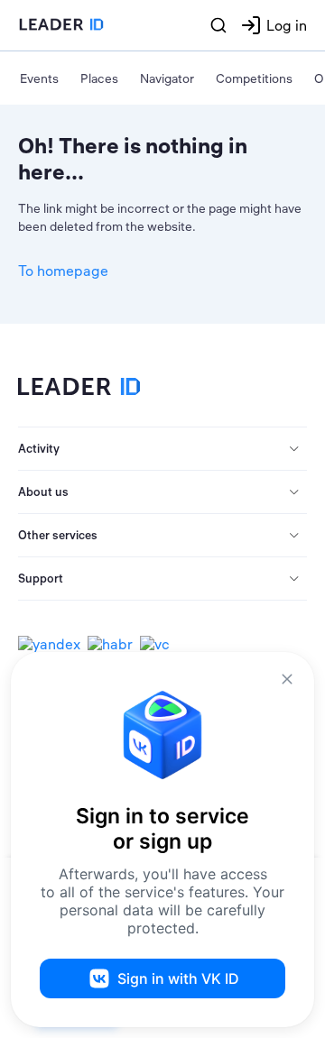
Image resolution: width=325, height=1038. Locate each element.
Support (40, 578)
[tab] (162, 449)
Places (99, 78)
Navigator (167, 78)
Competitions (254, 78)
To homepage (63, 270)
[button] (162, 449)
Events (39, 78)
